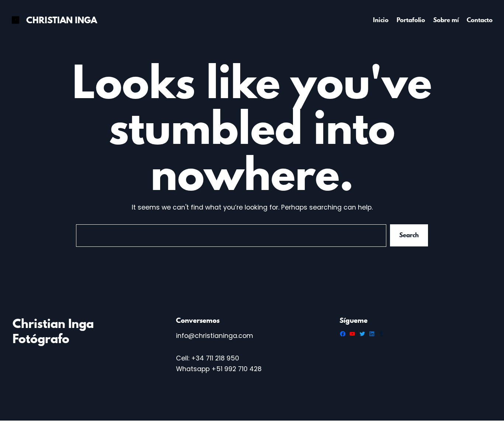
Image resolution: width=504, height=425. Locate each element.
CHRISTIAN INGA (61, 20)
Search (409, 235)
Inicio (381, 19)
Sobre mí (446, 19)
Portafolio (411, 19)
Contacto (480, 19)
